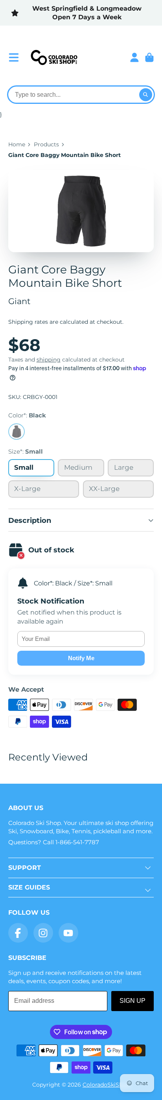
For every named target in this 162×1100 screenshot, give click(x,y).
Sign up (132, 1000)
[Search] (146, 95)
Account (134, 57)
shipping (49, 359)
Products (46, 144)
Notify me (81, 658)
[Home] (53, 57)
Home (16, 144)
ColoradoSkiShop (106, 1084)
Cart (149, 57)
